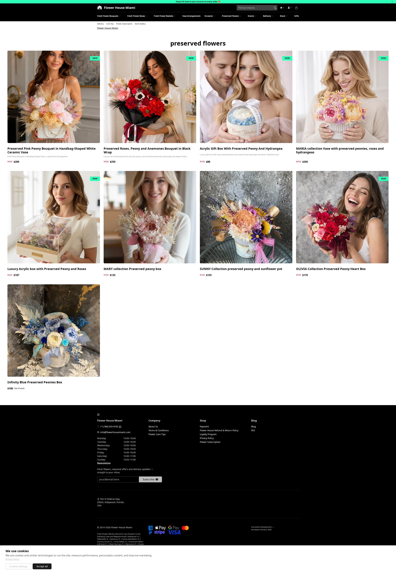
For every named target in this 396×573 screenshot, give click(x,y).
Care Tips (110, 24)
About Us (153, 426)
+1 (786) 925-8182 (109, 426)
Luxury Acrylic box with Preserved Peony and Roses (46, 269)
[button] (282, 7)
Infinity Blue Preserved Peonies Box (34, 382)
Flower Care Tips (157, 434)
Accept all (42, 566)
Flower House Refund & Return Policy (219, 430)
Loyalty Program (208, 434)
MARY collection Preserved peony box (132, 269)
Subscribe (148, 479)
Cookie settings (18, 566)
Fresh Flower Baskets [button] (163, 16)
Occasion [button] (208, 16)
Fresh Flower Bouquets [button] (107, 16)
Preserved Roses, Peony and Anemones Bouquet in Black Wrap (147, 150)
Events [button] (251, 16)
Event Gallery (140, 24)
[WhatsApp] (98, 414)
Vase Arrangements (191, 16)
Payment (204, 426)
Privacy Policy (207, 438)
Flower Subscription (124, 24)
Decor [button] (282, 16)
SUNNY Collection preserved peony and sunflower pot (241, 269)
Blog (253, 426)
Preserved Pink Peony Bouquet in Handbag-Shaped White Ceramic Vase (51, 150)
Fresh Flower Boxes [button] (136, 16)
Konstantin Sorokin (259, 529)
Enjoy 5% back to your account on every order (196, 1)
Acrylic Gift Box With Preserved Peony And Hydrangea (241, 148)
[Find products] (275, 8)
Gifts (296, 16)
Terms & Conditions (158, 430)
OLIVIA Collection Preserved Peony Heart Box (331, 269)
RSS (253, 430)
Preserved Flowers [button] (230, 16)
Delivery (100, 24)
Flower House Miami (107, 28)
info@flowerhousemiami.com (115, 432)
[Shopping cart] (296, 7)
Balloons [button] (267, 16)
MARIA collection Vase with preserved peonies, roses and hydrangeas (340, 150)
